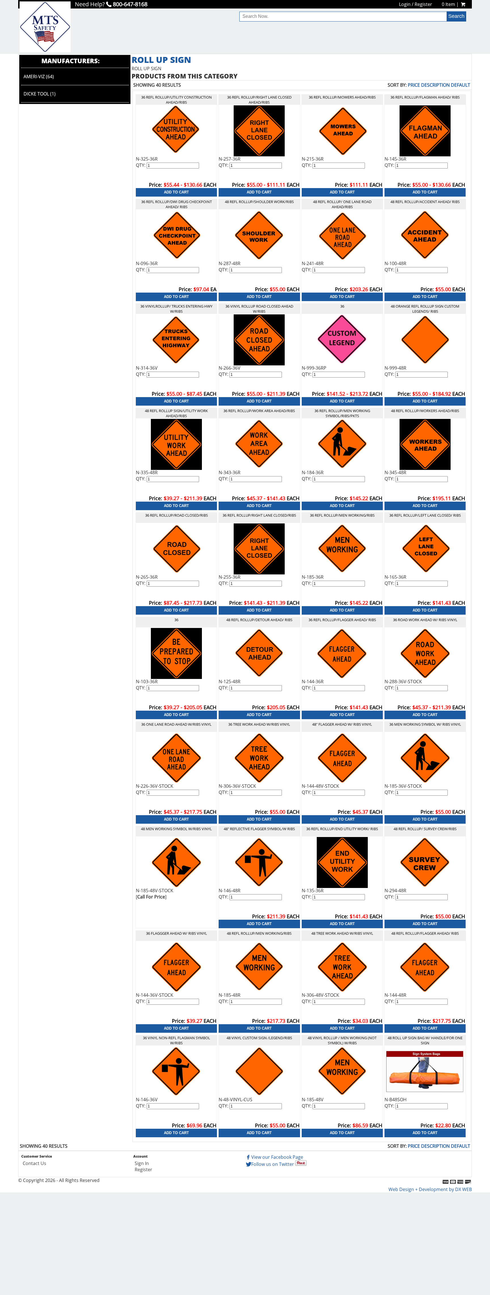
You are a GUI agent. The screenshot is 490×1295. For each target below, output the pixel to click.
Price (414, 85)
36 (342, 306)
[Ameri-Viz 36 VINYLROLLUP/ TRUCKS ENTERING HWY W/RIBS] (176, 339)
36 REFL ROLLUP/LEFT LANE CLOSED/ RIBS (425, 515)
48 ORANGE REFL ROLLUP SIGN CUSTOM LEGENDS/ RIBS (425, 309)
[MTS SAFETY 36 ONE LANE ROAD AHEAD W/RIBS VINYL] (176, 757)
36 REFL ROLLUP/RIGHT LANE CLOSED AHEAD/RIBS (259, 100)
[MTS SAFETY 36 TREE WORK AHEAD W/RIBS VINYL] (259, 757)
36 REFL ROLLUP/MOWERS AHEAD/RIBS (342, 97)
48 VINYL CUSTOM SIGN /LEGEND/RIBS (259, 1037)
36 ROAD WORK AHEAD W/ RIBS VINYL (425, 619)
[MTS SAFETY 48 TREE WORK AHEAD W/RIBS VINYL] (342, 966)
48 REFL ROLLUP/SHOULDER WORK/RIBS (259, 201)
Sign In (142, 1163)
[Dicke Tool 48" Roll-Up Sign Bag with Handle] (425, 1071)
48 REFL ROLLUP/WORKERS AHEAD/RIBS (425, 410)
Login (405, 4)
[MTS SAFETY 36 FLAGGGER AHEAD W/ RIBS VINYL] (176, 966)
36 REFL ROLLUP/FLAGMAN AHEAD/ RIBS (425, 97)
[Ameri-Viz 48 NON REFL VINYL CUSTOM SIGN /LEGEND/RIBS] (259, 1071)
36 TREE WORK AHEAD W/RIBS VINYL (259, 724)
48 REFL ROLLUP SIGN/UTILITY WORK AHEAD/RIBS (176, 413)
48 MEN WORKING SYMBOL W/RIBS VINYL (176, 828)
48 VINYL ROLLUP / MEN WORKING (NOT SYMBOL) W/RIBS (342, 1040)
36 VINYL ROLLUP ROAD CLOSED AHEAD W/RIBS (259, 309)
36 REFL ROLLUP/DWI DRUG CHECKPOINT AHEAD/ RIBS (176, 204)
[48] (259, 235)
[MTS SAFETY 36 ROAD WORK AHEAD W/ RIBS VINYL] (425, 653)
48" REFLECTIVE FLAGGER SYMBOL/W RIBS (259, 828)
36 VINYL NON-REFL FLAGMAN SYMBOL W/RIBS (176, 1040)
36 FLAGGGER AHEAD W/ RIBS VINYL (176, 933)
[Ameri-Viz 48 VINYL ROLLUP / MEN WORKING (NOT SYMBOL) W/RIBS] (342, 1071)
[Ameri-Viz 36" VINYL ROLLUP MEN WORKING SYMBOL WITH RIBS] (425, 757)
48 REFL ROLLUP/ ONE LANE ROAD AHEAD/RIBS (342, 204)
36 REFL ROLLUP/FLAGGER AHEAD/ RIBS (342, 619)
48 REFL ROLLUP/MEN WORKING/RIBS (259, 933)
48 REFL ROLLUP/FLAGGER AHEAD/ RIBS (425, 933)
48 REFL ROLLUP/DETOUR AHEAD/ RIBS (259, 619)
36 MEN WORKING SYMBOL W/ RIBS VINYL (425, 724)
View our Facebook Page (277, 1157)
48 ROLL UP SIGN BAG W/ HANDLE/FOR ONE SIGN (425, 1040)
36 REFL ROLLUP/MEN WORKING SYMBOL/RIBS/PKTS (342, 413)
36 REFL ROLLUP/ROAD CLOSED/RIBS (176, 515)
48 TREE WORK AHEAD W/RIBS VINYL (342, 933)
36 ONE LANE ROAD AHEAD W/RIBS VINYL (176, 724)
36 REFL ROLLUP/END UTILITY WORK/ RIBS (342, 828)
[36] (176, 130)
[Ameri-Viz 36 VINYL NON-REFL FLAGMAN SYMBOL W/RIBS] (176, 1071)
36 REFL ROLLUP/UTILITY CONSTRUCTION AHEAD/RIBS (176, 100)
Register (423, 4)
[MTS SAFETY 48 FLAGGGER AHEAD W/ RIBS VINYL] (342, 757)
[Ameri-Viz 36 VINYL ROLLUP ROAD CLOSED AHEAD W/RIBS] (259, 339)
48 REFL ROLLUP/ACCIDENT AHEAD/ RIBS (425, 201)
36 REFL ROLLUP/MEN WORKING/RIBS (342, 515)
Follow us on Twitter (272, 1164)
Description (435, 85)
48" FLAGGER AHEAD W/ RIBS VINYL (342, 724)
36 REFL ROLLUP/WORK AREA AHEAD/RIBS (259, 410)
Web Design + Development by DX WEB (430, 1189)
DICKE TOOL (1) (40, 94)
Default (460, 85)
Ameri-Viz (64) (39, 76)
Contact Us (34, 1163)
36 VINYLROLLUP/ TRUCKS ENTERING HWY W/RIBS (176, 309)
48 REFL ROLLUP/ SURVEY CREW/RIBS (425, 828)
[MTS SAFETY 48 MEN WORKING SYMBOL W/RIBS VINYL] (176, 862)
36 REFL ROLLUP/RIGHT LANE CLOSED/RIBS (259, 515)
